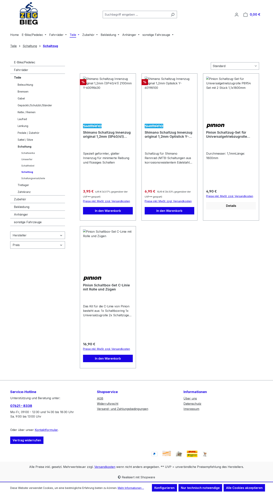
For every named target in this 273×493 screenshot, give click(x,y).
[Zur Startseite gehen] (28, 13)
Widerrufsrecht (107, 403)
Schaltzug (27, 172)
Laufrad (22, 119)
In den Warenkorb (108, 211)
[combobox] (135, 14)
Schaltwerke (28, 153)
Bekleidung (21, 207)
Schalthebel (27, 165)
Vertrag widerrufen (27, 440)
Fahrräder (21, 70)
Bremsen (23, 91)
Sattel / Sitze (25, 139)
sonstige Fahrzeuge (28, 222)
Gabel (21, 98)
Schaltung (24, 146)
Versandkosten (104, 467)
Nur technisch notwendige (200, 488)
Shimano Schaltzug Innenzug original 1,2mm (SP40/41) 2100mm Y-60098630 (107, 134)
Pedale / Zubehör (28, 132)
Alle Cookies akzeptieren (244, 488)
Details (231, 206)
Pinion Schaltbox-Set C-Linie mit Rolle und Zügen (106, 287)
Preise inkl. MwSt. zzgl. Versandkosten (106, 201)
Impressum (191, 409)
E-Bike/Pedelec (24, 62)
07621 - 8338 (21, 406)
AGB (100, 398)
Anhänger (21, 214)
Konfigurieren (164, 488)
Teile (17, 77)
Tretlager (23, 185)
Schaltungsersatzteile (33, 178)
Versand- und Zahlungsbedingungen (122, 409)
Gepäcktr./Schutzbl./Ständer (35, 105)
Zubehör (20, 199)
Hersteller (20, 235)
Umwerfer (26, 159)
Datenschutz (192, 403)
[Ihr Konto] (236, 14)
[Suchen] (172, 14)
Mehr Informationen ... (131, 487)
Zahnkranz (24, 191)
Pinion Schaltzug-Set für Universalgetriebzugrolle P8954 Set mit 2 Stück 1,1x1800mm (226, 134)
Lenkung (23, 125)
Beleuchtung (25, 84)
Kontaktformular (46, 430)
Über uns (190, 398)
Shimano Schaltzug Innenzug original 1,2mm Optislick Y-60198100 (168, 134)
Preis (16, 245)
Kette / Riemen (26, 112)
